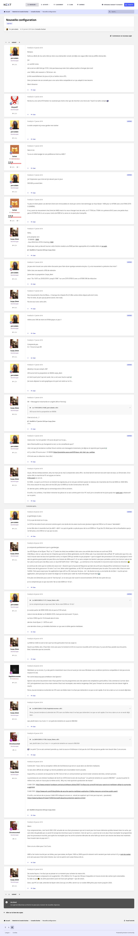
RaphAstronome (15, 676)
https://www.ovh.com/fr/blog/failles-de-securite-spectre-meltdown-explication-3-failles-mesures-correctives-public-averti (77, 791)
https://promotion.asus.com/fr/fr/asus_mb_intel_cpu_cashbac (74, 452)
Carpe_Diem (14, 239)
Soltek (14, 156)
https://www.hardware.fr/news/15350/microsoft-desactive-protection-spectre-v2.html (56, 798)
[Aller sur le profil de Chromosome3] (14, 736)
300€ (37, 240)
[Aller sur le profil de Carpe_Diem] (14, 232)
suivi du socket (125, 854)
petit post (119, 493)
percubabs (15, 29)
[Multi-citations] (28, 90)
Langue (7, 932)
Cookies (15, 932)
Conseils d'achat (40, 29)
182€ (51, 242)
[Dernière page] (19, 42)
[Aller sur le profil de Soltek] (14, 149)
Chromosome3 (14, 744)
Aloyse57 (14, 107)
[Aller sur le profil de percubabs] (7, 29)
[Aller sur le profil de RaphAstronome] (14, 669)
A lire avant (31, 478)
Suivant (14, 42)
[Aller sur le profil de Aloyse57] (14, 100)
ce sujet (104, 246)
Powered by (125, 932)
